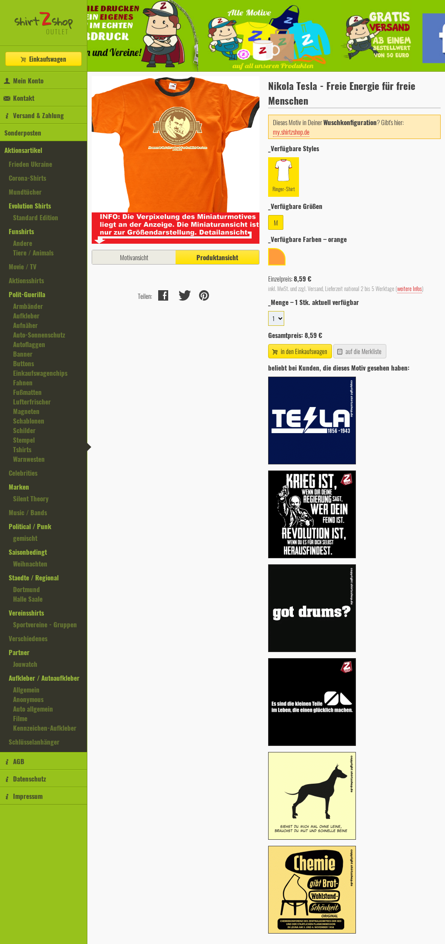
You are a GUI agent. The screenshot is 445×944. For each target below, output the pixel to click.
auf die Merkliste (363, 351)
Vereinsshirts (26, 612)
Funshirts (21, 231)
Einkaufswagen (46, 58)
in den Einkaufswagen (303, 351)
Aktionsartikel (23, 150)
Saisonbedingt (28, 551)
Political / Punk (30, 526)
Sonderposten (22, 132)
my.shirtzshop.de (291, 131)
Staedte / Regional (34, 577)
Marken (19, 486)
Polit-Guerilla (27, 294)
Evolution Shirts (30, 205)
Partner (19, 652)
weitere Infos (409, 289)
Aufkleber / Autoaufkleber (44, 677)
